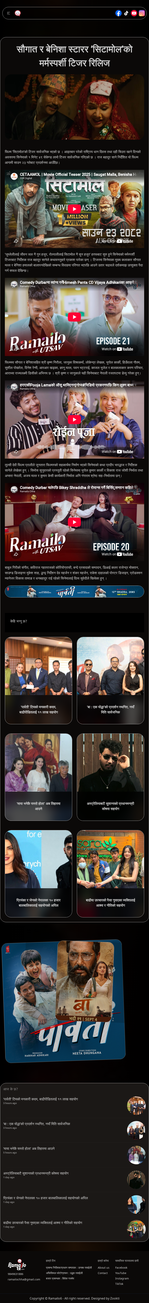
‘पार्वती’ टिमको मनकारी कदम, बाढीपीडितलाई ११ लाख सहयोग (40, 1099)
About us (103, 1267)
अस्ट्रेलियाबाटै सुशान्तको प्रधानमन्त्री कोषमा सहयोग (35, 1173)
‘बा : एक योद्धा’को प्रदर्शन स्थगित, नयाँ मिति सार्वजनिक (36, 1123)
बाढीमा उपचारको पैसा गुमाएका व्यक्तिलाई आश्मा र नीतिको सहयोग (42, 1222)
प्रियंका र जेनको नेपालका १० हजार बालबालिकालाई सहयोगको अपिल (45, 1198)
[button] (8, 13)
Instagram (122, 1278)
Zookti (115, 1298)
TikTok (119, 1284)
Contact (103, 1273)
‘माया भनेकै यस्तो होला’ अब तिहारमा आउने (29, 1148)
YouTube (120, 1273)
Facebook (121, 1267)
